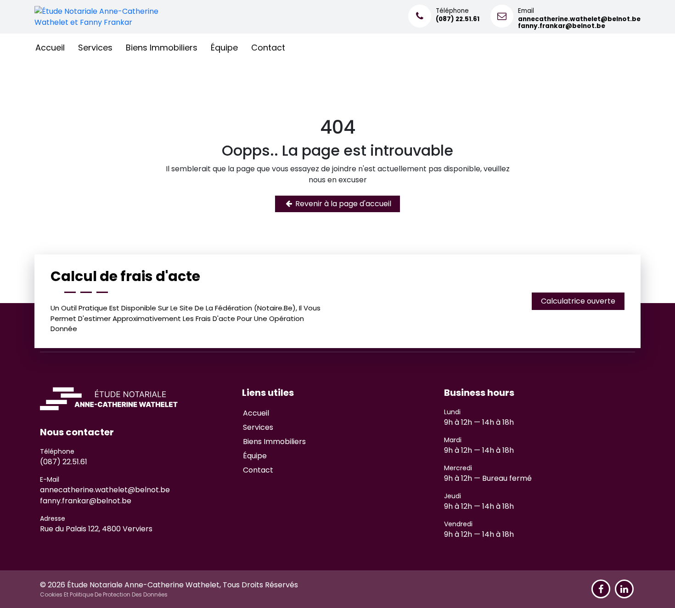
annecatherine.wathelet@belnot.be (105, 489)
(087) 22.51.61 (63, 461)
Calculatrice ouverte (578, 301)
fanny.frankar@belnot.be (85, 500)
